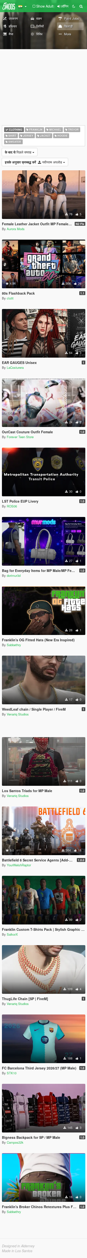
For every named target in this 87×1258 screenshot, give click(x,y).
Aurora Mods (16, 228)
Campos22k (15, 1142)
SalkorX (12, 934)
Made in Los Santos (17, 1250)
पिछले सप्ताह (18, 152)
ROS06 (12, 506)
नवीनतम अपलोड (34, 162)
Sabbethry (14, 645)
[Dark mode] (73, 6)
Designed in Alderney (18, 1245)
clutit (10, 298)
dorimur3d (14, 575)
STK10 (11, 1073)
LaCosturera (15, 367)
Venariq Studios (18, 714)
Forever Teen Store (20, 436)
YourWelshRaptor (19, 865)
